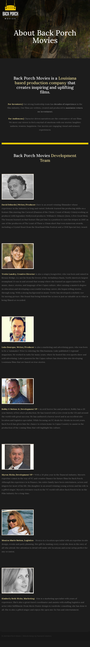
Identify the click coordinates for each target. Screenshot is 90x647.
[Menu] (87, 10)
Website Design (28, 636)
